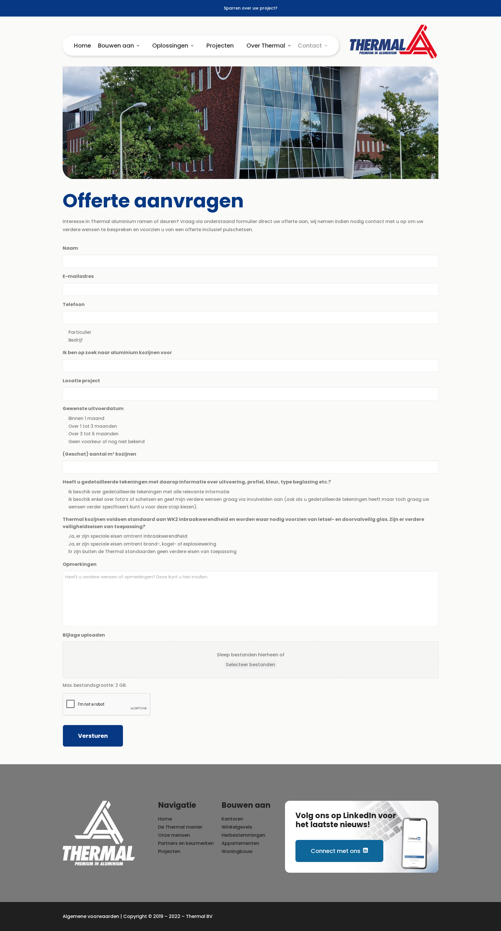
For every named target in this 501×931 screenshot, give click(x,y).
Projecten (220, 45)
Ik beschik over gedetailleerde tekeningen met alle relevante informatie (148, 492)
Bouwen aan (116, 45)
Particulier (79, 332)
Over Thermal (265, 45)
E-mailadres (78, 276)
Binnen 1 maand (86, 418)
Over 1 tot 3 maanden (92, 426)
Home (82, 45)
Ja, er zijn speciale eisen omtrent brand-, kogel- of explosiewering (142, 544)
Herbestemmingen (243, 835)
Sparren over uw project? (250, 8)
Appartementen (240, 843)
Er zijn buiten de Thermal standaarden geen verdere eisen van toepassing (152, 551)
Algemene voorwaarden (91, 916)
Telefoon (74, 304)
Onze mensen (174, 835)
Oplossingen (170, 45)
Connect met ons (335, 851)
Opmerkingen (80, 564)
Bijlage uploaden (84, 635)
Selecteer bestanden (250, 664)
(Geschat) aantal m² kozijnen (99, 454)
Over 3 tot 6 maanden (93, 434)
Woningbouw (237, 851)
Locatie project (81, 380)
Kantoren (232, 819)
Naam (70, 248)
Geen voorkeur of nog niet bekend (106, 442)
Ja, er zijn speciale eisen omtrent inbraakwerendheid (127, 536)
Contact (310, 45)
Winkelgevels (237, 827)
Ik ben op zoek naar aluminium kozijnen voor (117, 352)
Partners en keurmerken (186, 843)
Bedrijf (75, 340)
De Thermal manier (180, 827)
